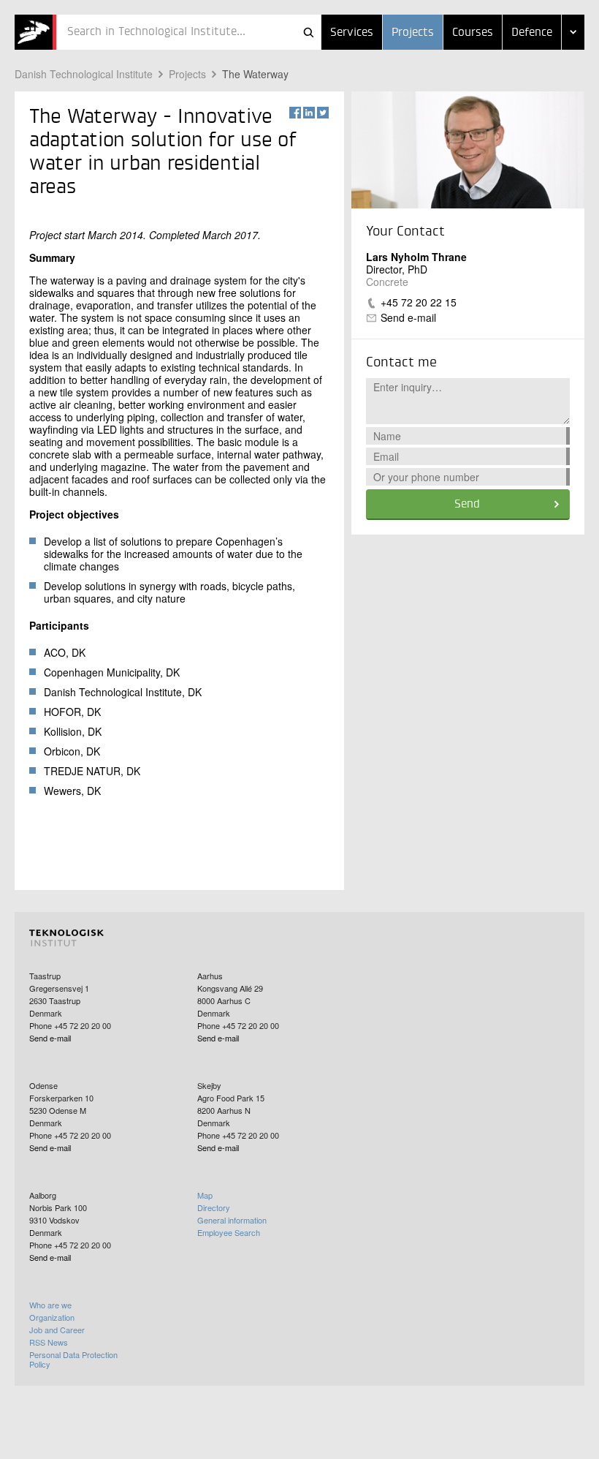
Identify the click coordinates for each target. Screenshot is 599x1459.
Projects (413, 33)
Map (205, 1195)
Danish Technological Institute (84, 74)
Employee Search (228, 1232)
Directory (213, 1207)
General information (232, 1220)
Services (351, 33)
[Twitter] (323, 112)
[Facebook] (295, 112)
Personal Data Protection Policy (73, 1359)
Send (467, 504)
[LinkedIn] (309, 112)
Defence (531, 33)
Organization (52, 1317)
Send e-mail (408, 317)
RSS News (48, 1342)
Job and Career (57, 1329)
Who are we (50, 1305)
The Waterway (255, 74)
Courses (472, 33)
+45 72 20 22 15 (419, 302)
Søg (308, 32)
